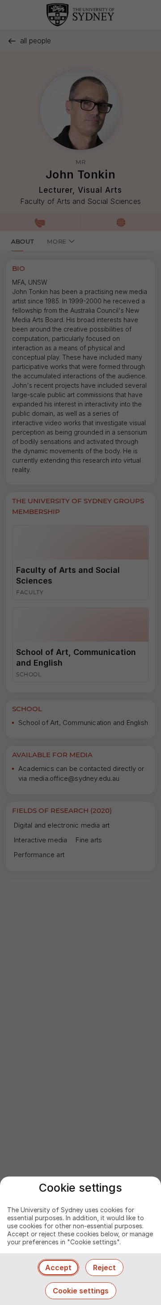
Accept (58, 1267)
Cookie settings (81, 1290)
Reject (104, 1267)
